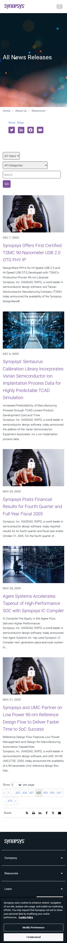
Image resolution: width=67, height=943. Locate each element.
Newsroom (38, 110)
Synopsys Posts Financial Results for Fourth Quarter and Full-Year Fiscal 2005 (32, 506)
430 (52, 793)
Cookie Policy (26, 917)
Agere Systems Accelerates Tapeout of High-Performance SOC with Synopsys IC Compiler (33, 603)
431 (59, 793)
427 (31, 793)
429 (45, 793)
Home (6, 110)
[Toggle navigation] (60, 6)
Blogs (20, 122)
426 (25, 793)
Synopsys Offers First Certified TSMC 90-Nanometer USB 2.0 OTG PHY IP (32, 253)
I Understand (33, 937)
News (11, 122)
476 (10, 801)
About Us (21, 110)
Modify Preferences (33, 927)
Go (7, 184)
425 (18, 793)
